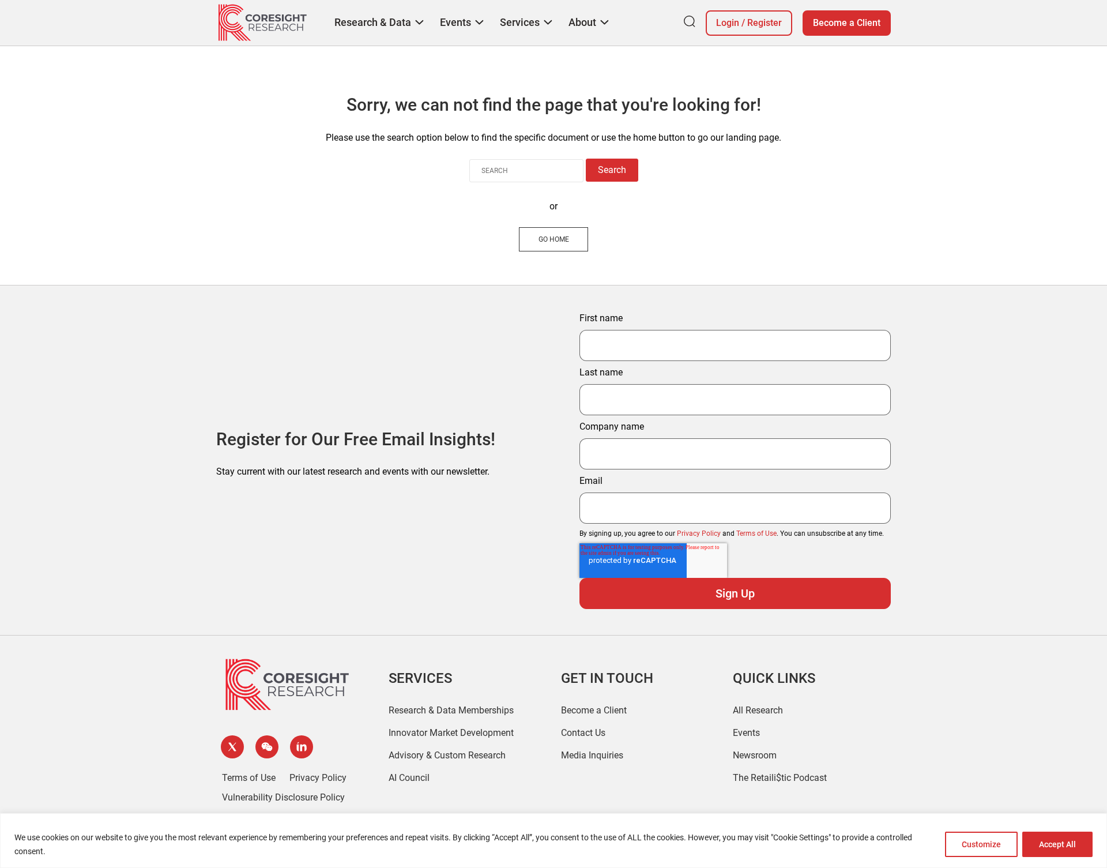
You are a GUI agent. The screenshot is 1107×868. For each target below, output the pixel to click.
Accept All (1057, 844)
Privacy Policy (699, 533)
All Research (758, 710)
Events (746, 732)
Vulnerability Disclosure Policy (283, 797)
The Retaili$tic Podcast (780, 777)
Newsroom (755, 755)
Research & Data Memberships (451, 710)
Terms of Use (756, 533)
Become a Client (846, 22)
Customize (981, 844)
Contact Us (583, 732)
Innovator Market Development (451, 732)
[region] (553, 840)
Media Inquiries (592, 755)
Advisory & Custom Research (447, 755)
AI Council (409, 777)
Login (727, 22)
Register (764, 22)
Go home (554, 239)
